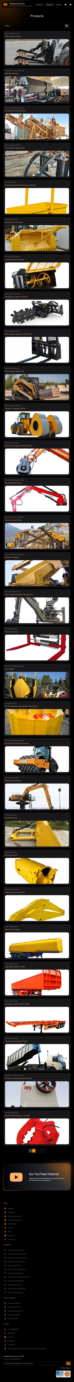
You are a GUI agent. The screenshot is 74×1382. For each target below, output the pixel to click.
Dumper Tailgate (12, 557)
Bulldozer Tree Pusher (14, 222)
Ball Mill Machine (12, 73)
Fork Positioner (11, 632)
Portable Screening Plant (15, 110)
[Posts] (65, 5)
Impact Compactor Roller (15, 408)
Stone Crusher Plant (13, 520)
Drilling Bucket (11, 855)
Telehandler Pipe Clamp (15, 148)
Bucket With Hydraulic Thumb (17, 1115)
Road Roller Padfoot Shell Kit (17, 743)
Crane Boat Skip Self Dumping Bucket (20, 185)
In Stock (58, 4)
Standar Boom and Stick (15, 892)
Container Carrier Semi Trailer (17, 1004)
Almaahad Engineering (11, 1356)
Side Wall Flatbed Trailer (15, 966)
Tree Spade (9, 669)
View (52, 62)
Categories (39, 4)
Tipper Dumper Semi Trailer (16, 1041)
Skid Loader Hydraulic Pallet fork (18, 334)
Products (50, 4)
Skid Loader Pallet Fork (14, 371)
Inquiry (60, 62)
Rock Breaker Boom (13, 483)
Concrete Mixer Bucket (14, 259)
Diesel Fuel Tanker (12, 929)
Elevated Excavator (13, 780)
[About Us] (70, 5)
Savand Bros (16, 1359)
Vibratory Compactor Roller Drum (19, 445)
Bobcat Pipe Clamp (13, 36)
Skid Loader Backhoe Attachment (19, 594)
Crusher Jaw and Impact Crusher (18, 1078)
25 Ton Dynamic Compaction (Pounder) (21, 706)
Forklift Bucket (11, 818)
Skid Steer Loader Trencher (16, 297)
